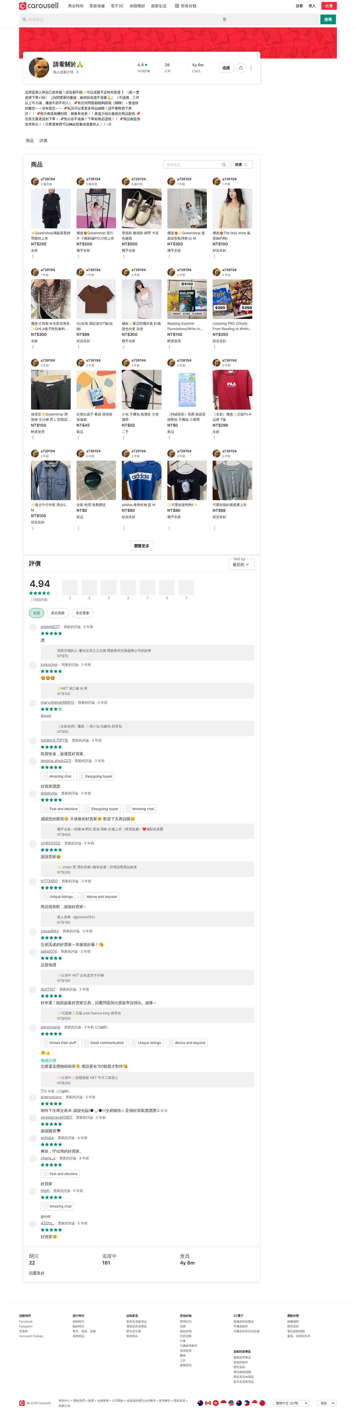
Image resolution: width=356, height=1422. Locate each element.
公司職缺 (118, 1400)
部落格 (23, 1331)
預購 (183, 1326)
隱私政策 (179, 1400)
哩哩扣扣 (186, 1321)
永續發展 (103, 1400)
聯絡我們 (79, 1400)
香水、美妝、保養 (84, 1331)
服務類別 (186, 1365)
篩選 (238, 164)
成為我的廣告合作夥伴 (141, 1400)
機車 (183, 1355)
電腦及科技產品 (243, 1321)
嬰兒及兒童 (133, 1331)
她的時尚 (78, 1326)
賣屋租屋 (186, 1350)
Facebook (26, 1321)
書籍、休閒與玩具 (298, 1336)
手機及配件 (240, 1326)
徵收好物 (186, 1331)
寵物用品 (132, 1336)
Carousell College (31, 1336)
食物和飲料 (240, 1362)
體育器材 (239, 1367)
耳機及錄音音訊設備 (246, 1331)
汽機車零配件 (188, 1346)
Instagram (25, 1326)
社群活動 (186, 1336)
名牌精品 (78, 1336)
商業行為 (64, 1406)
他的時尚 (78, 1321)
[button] (68, 72)
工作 (183, 1360)
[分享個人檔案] (241, 68)
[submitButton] (328, 19)
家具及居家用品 (136, 1321)
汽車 (183, 1341)
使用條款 (164, 1400)
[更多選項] (251, 67)
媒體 (91, 1400)
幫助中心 (64, 1400)
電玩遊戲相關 (242, 1372)
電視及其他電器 (136, 1326)
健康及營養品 (242, 1357)
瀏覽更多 (141, 545)
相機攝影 (293, 1321)
